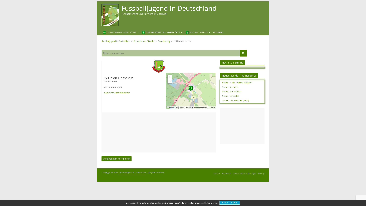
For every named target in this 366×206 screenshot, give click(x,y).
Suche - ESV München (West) (235, 100)
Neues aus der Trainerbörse (239, 75)
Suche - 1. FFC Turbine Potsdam (237, 82)
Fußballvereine (199, 32)
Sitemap (261, 173)
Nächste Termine (232, 62)
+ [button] (170, 77)
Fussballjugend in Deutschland (169, 8)
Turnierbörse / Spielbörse (121, 32)
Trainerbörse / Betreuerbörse (163, 32)
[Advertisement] (159, 132)
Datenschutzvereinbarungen (244, 173)
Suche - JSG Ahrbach (231, 91)
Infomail (218, 32)
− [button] (170, 81)
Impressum (226, 173)
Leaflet (172, 107)
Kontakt (217, 173)
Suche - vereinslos (230, 96)
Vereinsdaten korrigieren (116, 158)
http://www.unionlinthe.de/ (117, 92)
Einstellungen (229, 203)
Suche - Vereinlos (230, 87)
